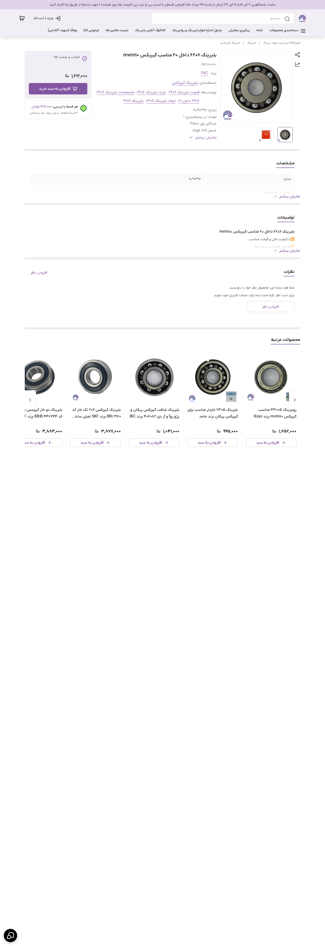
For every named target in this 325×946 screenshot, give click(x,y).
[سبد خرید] (22, 18)
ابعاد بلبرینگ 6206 (161, 100)
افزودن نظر (38, 272)
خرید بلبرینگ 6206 (151, 92)
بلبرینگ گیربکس (230, 43)
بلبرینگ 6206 (133, 100)
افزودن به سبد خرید (55, 88)
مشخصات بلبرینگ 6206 (115, 92)
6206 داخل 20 (188, 100)
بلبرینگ (251, 43)
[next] (30, 399)
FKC (204, 73)
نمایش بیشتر (289, 196)
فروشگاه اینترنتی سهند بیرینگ (281, 43)
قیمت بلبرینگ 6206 (184, 92)
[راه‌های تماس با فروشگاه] (10, 935)
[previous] (294, 399)
